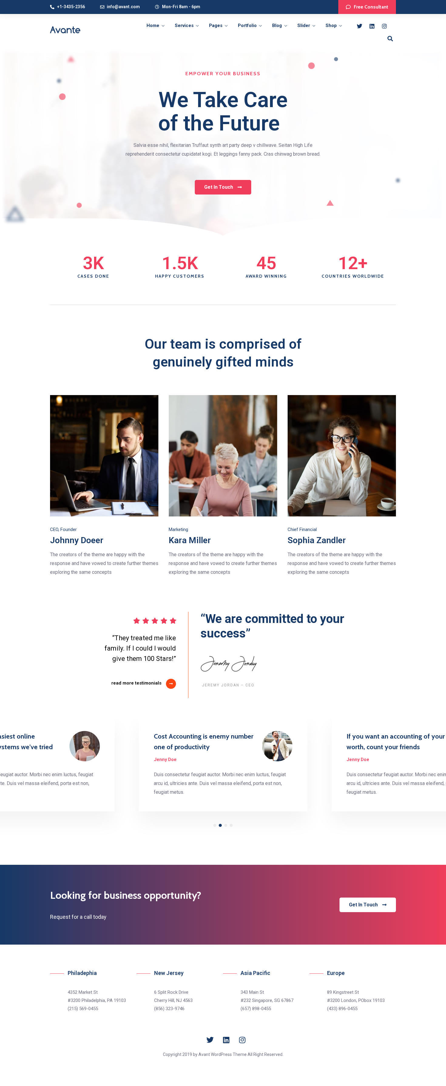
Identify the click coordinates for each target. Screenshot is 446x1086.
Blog (277, 25)
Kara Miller (190, 540)
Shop (331, 25)
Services (184, 25)
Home (153, 25)
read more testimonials (136, 683)
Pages (215, 25)
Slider (303, 25)
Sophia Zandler (317, 540)
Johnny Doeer (76, 540)
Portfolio (247, 25)
